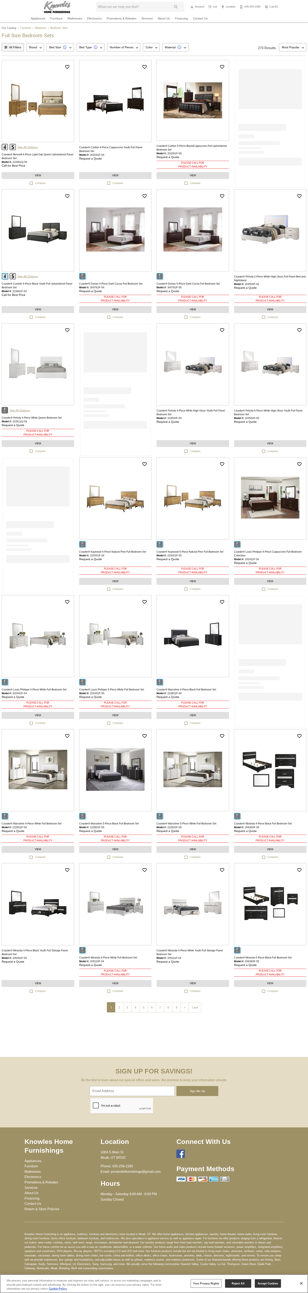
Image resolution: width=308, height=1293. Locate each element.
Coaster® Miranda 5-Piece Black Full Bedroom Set (263, 957)
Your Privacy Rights (206, 1283)
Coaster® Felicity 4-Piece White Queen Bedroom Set (32, 417)
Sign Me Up (197, 1091)
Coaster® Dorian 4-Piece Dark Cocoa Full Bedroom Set (110, 283)
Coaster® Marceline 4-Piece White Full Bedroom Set (31, 823)
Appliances (38, 18)
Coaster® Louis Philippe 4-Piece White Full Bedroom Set (34, 689)
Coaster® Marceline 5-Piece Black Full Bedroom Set (109, 823)
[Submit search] (176, 7)
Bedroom (40, 27)
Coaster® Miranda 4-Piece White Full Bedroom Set (108, 957)
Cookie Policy (58, 1288)
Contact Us (200, 18)
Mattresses (74, 18)
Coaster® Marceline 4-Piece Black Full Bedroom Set (186, 689)
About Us (164, 18)
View (38, 175)
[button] (191, 6)
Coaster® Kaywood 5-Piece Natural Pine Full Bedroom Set (190, 551)
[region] (154, 1283)
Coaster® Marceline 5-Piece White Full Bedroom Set (186, 823)
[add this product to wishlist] (67, 67)
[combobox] (35, 47)
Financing (181, 18)
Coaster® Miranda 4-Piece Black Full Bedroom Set (263, 823)
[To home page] (57, 7)
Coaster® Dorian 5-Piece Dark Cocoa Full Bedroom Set (188, 283)
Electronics (94, 18)
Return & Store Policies (42, 1209)
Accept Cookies (268, 1283)
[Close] (301, 1283)
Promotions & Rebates (121, 18)
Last (195, 1007)
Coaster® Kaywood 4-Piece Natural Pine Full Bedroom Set (112, 551)
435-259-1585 (122, 1166)
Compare (40, 183)
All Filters (15, 47)
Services (147, 18)
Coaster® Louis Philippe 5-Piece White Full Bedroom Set (111, 689)
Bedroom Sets (59, 27)
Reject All (238, 1283)
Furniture (56, 18)
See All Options (28, 147)
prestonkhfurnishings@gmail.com (135, 1171)
